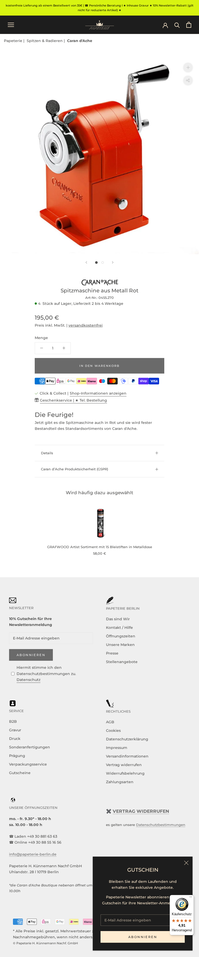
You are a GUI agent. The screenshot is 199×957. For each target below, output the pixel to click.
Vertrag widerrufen (124, 764)
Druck (14, 738)
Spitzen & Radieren (45, 40)
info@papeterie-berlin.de (32, 854)
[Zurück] (86, 262)
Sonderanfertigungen (29, 747)
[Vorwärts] (112, 262)
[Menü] (191, 898)
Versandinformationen (127, 756)
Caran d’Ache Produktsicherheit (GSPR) (74, 469)
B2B (13, 721)
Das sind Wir (118, 619)
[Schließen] (186, 862)
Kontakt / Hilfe (119, 627)
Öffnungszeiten (120, 636)
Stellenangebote (122, 661)
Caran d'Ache (79, 40)
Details (47, 453)
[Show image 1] (96, 262)
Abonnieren (142, 937)
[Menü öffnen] (11, 25)
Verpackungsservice (28, 764)
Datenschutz (28, 679)
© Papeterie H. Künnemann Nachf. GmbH (45, 943)
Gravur (15, 730)
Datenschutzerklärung (127, 739)
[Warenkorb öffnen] (188, 25)
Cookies (113, 730)
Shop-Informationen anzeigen (98, 393)
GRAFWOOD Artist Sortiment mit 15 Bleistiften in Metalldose (99, 547)
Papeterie (13, 40)
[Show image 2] (102, 262)
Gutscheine (20, 772)
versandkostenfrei (85, 325)
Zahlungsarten (119, 782)
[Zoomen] (188, 67)
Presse (112, 653)
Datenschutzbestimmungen (160, 825)
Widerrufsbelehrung (125, 773)
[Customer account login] (165, 24)
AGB (110, 722)
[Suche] (177, 24)
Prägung (17, 755)
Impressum (116, 747)
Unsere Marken (120, 644)
